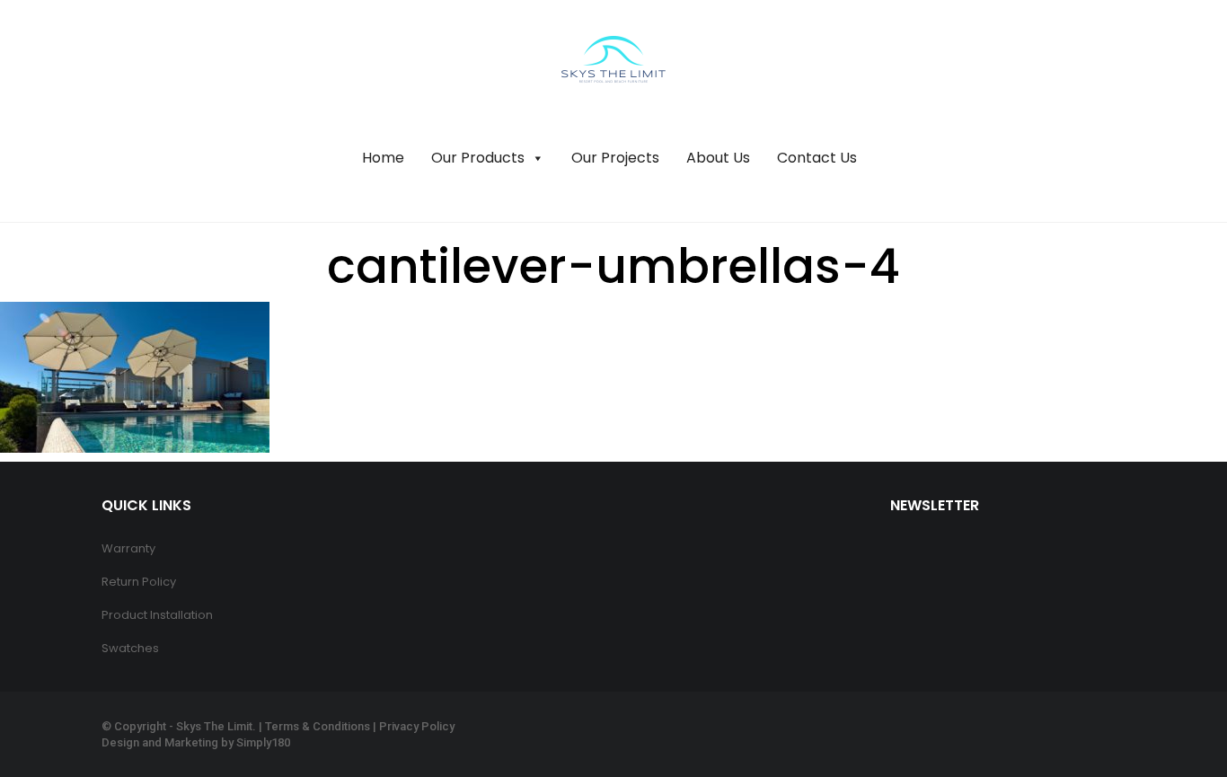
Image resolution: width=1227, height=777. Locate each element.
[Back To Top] (1173, 714)
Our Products (478, 157)
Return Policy (139, 581)
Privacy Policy (417, 726)
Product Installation (157, 614)
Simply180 (263, 742)
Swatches (130, 648)
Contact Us (817, 157)
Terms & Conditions (317, 726)
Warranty (128, 548)
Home (383, 157)
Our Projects (615, 157)
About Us (718, 157)
